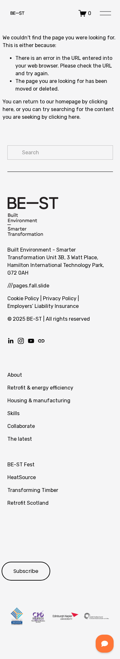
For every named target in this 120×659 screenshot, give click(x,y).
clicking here (64, 117)
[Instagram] (21, 341)
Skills (13, 413)
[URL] (41, 341)
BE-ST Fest (21, 465)
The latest (19, 439)
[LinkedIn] (10, 341)
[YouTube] (31, 341)
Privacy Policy (59, 298)
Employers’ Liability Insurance (43, 306)
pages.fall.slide (31, 286)
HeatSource (21, 477)
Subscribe (25, 571)
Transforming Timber (32, 490)
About (14, 375)
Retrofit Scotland (28, 503)
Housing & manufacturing (38, 401)
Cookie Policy (23, 298)
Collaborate (21, 426)
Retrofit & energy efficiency (40, 388)
